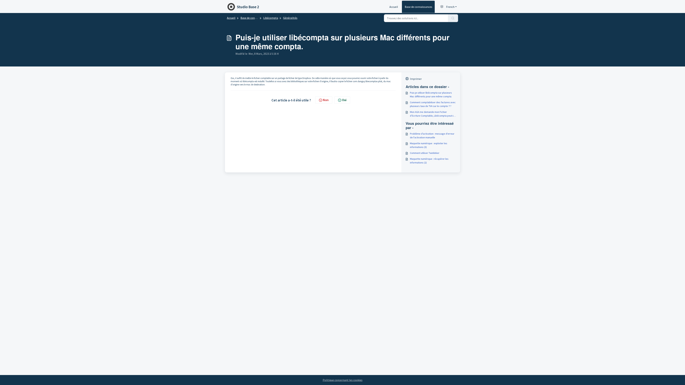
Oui (344, 100)
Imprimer (416, 79)
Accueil (393, 7)
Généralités (290, 18)
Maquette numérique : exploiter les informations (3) (428, 145)
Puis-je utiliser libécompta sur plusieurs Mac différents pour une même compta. (431, 94)
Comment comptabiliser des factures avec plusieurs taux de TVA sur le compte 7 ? (433, 104)
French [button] (450, 7)
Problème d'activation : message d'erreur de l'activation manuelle (432, 135)
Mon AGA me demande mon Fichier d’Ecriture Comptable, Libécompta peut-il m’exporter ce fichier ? (432, 114)
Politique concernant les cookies (342, 380)
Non (326, 100)
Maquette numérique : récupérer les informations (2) (429, 160)
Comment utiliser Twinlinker (424, 153)
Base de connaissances (418, 7)
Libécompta (270, 18)
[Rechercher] (453, 18)
